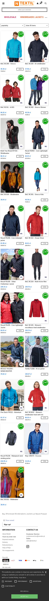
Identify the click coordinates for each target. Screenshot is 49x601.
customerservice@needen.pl (35, 536)
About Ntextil (6, 534)
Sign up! (7, 524)
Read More (22, 577)
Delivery (5, 542)
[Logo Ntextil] (24, 3)
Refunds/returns (7, 545)
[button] (37, 3)
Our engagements (8, 550)
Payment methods (8, 539)
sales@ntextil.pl (31, 541)
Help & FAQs (6, 548)
